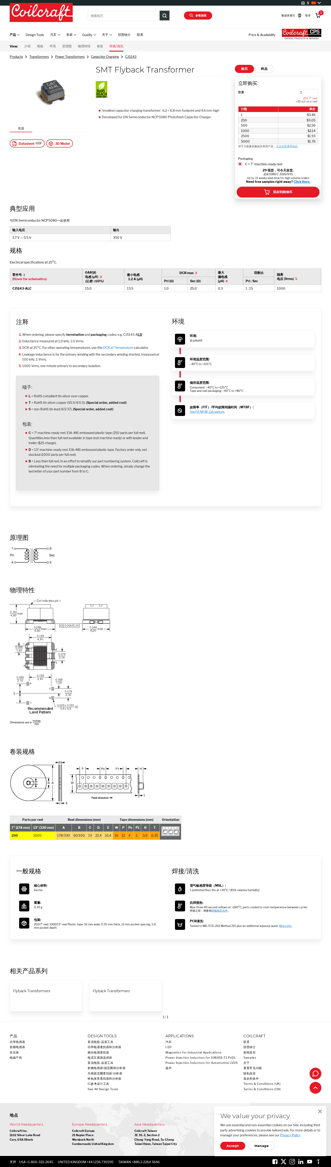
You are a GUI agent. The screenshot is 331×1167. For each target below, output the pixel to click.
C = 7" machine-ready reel (263, 164)
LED (169, 1047)
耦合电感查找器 (98, 1052)
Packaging (245, 158)
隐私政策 (249, 1073)
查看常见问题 (252, 1068)
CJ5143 (130, 57)
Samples (249, 1057)
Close (320, 1111)
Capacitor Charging (105, 57)
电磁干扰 (16, 1057)
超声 (169, 1068)
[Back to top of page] (315, 1088)
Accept (233, 1146)
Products (16, 57)
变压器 (14, 1052)
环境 (53, 46)
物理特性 (84, 46)
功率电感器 (17, 1042)
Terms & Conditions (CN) (262, 1089)
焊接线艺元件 (219, 910)
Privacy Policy (290, 1135)
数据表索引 (288, 15)
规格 (40, 46)
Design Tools (35, 35)
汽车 (169, 1042)
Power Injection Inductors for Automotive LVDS (202, 1063)
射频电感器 (17, 1047)
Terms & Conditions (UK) (262, 1083)
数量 (241, 92)
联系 (140, 34)
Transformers (39, 57)
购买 (244, 69)
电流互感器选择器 (100, 1057)
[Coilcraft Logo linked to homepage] (41, 13)
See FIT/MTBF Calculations (207, 411)
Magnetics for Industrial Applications (194, 1052)
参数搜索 (201, 15)
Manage (261, 1146)
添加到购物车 (283, 192)
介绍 (27, 46)
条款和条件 (251, 1078)
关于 (246, 1063)
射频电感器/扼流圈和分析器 (106, 1068)
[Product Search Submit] (165, 15)
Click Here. (302, 182)
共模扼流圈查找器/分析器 (105, 1073)
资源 (21, 128)
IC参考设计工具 (98, 1083)
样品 (264, 69)
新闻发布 (249, 1052)
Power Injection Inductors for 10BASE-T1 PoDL (201, 1057)
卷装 (100, 46)
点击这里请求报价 (287, 146)
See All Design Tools (103, 1089)
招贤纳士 (124, 34)
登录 (308, 15)
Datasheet (26, 143)
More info (285, 926)
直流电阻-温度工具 (100, 1042)
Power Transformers (70, 57)
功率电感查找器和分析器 (104, 1047)
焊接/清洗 (116, 46)
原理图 (67, 46)
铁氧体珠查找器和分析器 (104, 1078)
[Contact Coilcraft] (315, 1073)
